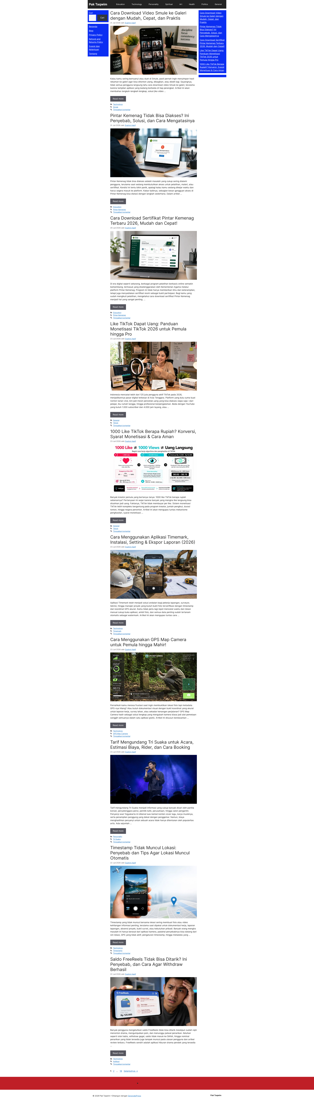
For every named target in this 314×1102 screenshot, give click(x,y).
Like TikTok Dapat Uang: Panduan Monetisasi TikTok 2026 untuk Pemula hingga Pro (148, 329)
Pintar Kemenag (119, 209)
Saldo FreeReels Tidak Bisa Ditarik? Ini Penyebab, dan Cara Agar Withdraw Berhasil (148, 964)
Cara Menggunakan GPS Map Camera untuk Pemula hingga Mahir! (148, 642)
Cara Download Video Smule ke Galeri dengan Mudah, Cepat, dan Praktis (148, 15)
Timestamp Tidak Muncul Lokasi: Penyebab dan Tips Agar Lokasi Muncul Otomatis (150, 852)
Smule (115, 107)
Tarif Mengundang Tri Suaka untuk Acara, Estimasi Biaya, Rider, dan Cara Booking (152, 744)
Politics (205, 4)
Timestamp (117, 951)
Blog (91, 30)
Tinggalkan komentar (121, 110)
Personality (153, 4)
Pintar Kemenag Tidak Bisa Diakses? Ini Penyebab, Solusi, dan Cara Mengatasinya (152, 118)
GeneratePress (134, 1096)
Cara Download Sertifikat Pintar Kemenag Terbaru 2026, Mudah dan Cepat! (152, 220)
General (218, 4)
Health (192, 4)
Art (180, 4)
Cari (91, 13)
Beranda (93, 26)
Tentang (93, 53)
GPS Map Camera (120, 734)
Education (120, 4)
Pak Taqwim (98, 4)
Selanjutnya (131, 1071)
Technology (137, 4)
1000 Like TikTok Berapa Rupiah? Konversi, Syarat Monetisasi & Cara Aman (153, 434)
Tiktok (115, 423)
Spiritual (169, 4)
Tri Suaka (117, 839)
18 (121, 1071)
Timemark (117, 631)
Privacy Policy (95, 35)
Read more (118, 98)
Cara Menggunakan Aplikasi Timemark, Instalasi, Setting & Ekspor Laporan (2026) (152, 539)
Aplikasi (116, 1061)
